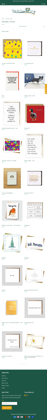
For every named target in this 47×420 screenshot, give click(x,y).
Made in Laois (5, 383)
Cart (44, 4)
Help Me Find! (45, 88)
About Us (4, 376)
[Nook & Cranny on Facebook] (25, 395)
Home (3, 18)
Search (3, 388)
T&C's (3, 400)
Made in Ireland (5, 385)
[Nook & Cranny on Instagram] (27, 395)
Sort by (3, 24)
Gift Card (4, 380)
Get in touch (5, 378)
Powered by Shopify (31, 414)
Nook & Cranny (23, 414)
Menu (4, 4)
